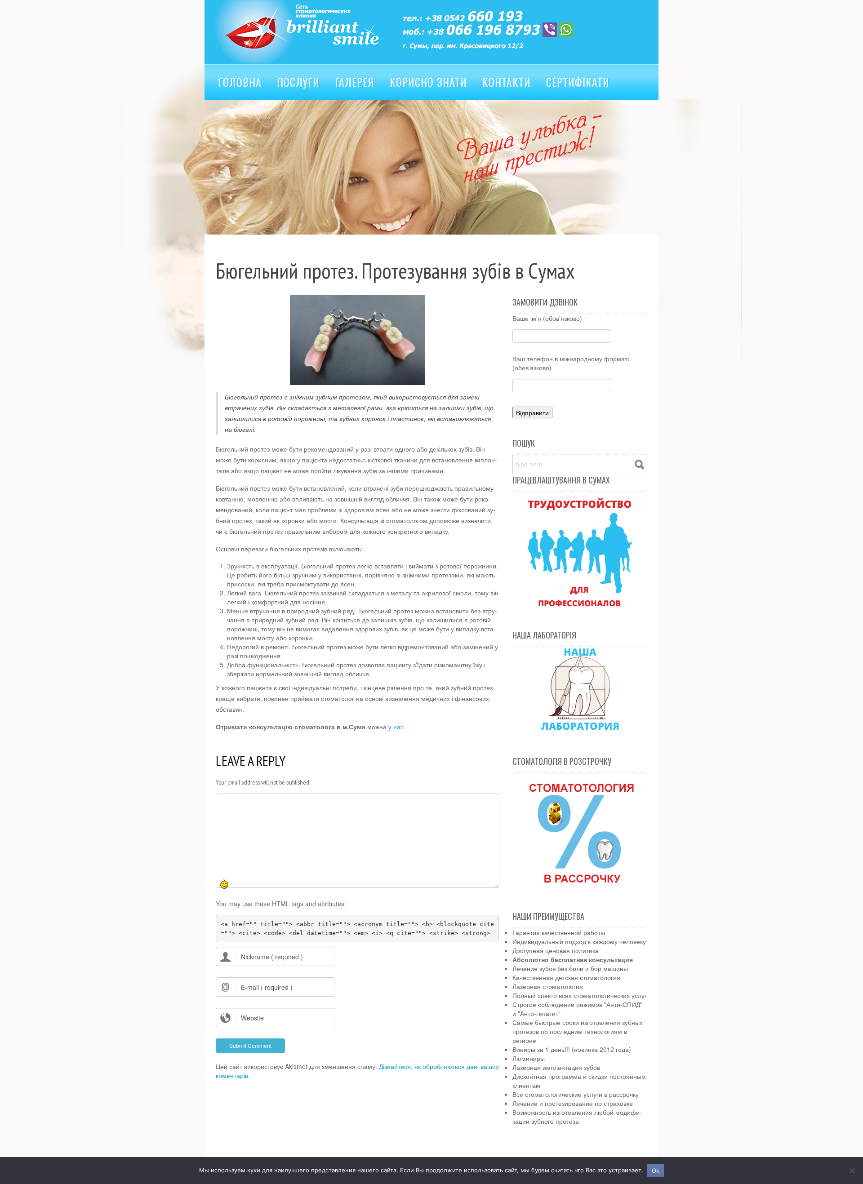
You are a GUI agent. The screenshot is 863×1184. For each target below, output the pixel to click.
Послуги (298, 82)
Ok (656, 1170)
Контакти (506, 82)
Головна (240, 82)
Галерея (354, 82)
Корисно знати (428, 82)
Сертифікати (577, 82)
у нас (396, 727)
